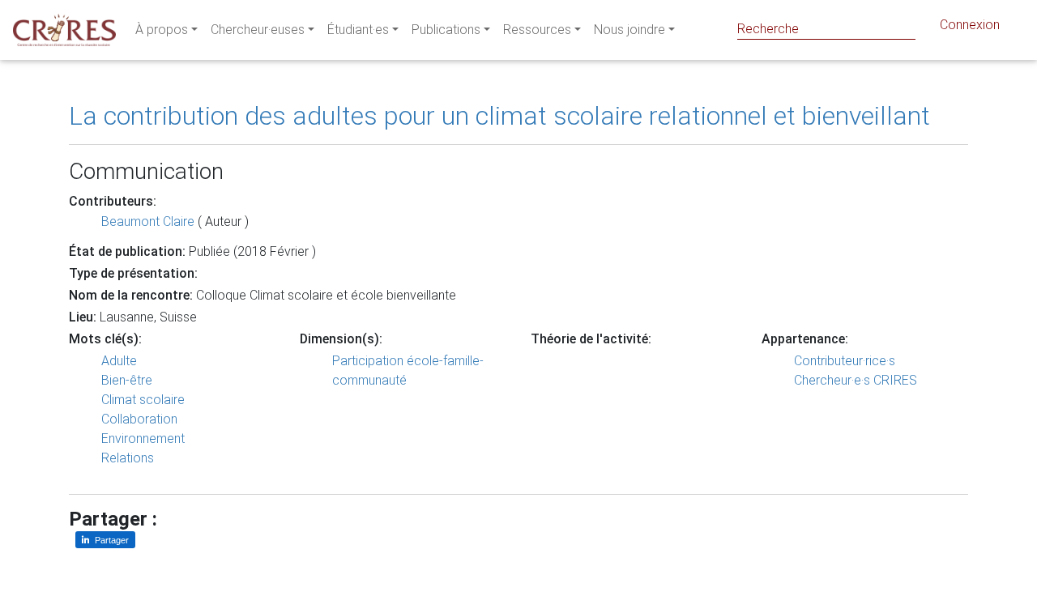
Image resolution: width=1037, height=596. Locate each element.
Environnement (143, 438)
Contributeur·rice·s (844, 360)
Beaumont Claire (147, 221)
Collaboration (139, 419)
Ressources (537, 29)
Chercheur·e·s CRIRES (855, 380)
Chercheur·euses (258, 29)
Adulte (119, 360)
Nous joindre (629, 29)
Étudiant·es (358, 29)
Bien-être (126, 380)
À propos (161, 29)
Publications (446, 29)
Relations (127, 458)
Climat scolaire (143, 399)
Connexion (970, 24)
